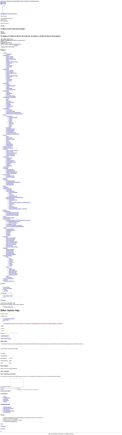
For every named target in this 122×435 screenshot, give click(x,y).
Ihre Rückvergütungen (8, 408)
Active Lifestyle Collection (12, 150)
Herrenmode (6, 69)
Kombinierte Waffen (10, 85)
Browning (5, 179)
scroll (2, 423)
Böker (7, 136)
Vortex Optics (6, 287)
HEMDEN (8, 231)
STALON (8, 101)
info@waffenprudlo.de (12, 421)
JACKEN (8, 235)
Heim (4, 216)
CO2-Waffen (9, 109)
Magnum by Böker (10, 139)
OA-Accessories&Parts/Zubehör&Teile (15, 226)
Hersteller (3, 283)
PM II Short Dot (12, 272)
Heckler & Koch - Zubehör (12, 215)
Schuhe (8, 64)
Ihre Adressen (6, 409)
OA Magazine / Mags (11, 224)
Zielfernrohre (9, 116)
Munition (5, 248)
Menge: (2, 333)
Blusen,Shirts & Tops (11, 59)
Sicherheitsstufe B (13, 196)
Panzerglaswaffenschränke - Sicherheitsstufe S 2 (20, 202)
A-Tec (7, 98)
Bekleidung (8, 54)
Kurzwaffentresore (10, 191)
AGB (4, 396)
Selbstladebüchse (10, 183)
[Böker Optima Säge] (8, 306)
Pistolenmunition (10, 251)
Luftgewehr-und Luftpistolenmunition (14, 113)
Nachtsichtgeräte (10, 131)
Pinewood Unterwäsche (11, 243)
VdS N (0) (11, 194)
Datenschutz (6, 400)
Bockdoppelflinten (10, 180)
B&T (7, 99)
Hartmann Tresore (7, 188)
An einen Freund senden (8, 318)
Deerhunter (5, 187)
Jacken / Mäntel (9, 56)
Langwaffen (6, 83)
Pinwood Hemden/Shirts (11, 241)
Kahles (10, 120)
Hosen (7, 60)
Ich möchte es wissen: (6, 386)
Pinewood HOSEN (10, 239)
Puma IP (8, 141)
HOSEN (8, 234)
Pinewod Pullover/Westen (12, 246)
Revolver (8, 94)
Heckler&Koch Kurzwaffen (12, 213)
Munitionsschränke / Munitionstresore (14, 197)
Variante (3, 313)
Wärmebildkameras (10, 128)
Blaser (10, 121)
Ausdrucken (6, 319)
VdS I (10, 193)
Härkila (5, 210)
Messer (3, 46)
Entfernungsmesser (10, 130)
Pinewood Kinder (10, 240)
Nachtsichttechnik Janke (8, 217)
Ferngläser (8, 127)
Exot (10, 258)
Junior (7, 68)
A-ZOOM (5, 291)
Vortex (10, 126)
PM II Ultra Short (13, 274)
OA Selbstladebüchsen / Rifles (13, 221)
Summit (10, 264)
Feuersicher (11, 203)
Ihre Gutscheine (6, 412)
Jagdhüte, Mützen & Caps (12, 61)
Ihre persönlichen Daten (8, 410)
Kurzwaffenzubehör (10, 96)
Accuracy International (8, 278)
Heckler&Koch (6, 211)
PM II (7, 267)
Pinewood (5, 236)
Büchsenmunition (10, 249)
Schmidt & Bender (13, 117)
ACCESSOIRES (10, 229)
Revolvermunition (10, 253)
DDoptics (11, 123)
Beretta (5, 178)
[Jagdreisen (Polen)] (8, 295)
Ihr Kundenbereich (5, 404)
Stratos (10, 263)
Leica (10, 125)
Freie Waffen (6, 108)
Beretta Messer (9, 145)
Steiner (10, 118)
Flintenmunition (9, 250)
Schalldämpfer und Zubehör (9, 97)
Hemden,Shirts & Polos (11, 73)
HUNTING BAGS (10, 177)
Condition (3, 316)
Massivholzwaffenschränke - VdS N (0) (18, 208)
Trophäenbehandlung (11, 161)
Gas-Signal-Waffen (10, 111)
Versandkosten (6, 397)
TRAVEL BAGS (10, 175)
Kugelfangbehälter (13, 192)
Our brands (3, 426)
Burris (4, 186)
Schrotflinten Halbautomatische (13, 182)
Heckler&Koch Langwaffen (12, 212)
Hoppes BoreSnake (7, 288)
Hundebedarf (9, 158)
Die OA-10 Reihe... (13, 222)
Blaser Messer (9, 137)
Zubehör (8, 103)
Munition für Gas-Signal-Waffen (13, 112)
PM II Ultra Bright (13, 273)
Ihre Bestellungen (7, 407)
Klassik (10, 260)
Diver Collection (10, 151)
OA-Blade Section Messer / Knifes (14, 225)
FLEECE (8, 232)
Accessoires (9, 66)
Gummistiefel (9, 65)
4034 (10, 360)
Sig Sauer (11, 122)
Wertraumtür (9, 189)
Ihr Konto (3, 3)
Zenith (10, 265)
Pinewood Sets (9, 245)
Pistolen (8, 92)
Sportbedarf (8, 163)
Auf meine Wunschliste (6, 338)
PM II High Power (13, 270)
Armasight (5, 168)
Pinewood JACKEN (10, 238)
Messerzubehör (9, 144)
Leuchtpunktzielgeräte (11, 132)
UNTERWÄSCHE (10, 230)
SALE (4, 52)
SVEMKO (8, 104)
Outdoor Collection (10, 155)
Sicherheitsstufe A (13, 199)
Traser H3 (5, 149)
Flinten (7, 87)
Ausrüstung (6, 156)
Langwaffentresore (10, 198)
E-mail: (2, 389)
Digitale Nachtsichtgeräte (11, 172)
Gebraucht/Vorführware (8, 281)
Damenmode (6, 55)
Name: (2, 388)
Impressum (5, 399)
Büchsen (8, 84)
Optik (4, 115)
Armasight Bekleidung (11, 173)
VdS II (10, 205)
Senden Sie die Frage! (5, 391)
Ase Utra (8, 107)
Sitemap (5, 401)
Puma (7, 140)
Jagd (7, 257)
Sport (7, 276)
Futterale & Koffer (7, 146)
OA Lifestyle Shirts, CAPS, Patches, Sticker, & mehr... (18, 220)
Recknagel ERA (10, 102)
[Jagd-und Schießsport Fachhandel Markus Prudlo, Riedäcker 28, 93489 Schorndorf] (20, 1)
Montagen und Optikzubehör (12, 134)
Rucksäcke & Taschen (8, 147)
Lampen (8, 164)
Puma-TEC (8, 142)
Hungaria (11, 259)
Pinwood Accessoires (11, 244)
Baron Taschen (6, 174)
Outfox (5, 227)
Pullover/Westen (9, 57)
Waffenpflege (9, 88)
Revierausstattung (10, 160)
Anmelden (3, 2)
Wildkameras (9, 165)
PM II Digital (12, 269)
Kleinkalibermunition (11, 254)
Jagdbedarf (8, 159)
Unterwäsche (9, 63)
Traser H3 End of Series (11, 153)
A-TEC (5, 289)
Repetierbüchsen (10, 184)
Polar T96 (11, 262)
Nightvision (8, 277)
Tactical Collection (10, 154)
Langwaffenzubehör (10, 89)
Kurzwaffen (6, 90)
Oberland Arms (9, 106)
